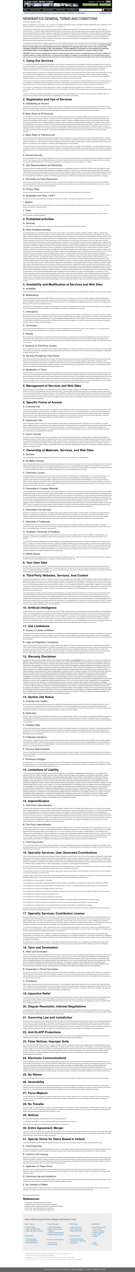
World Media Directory (77, 1239)
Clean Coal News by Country (34, 1231)
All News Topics (30, 1227)
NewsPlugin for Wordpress (78, 1241)
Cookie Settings (78, 1259)
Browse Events (52, 1244)
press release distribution (62, 1253)
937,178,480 (68, 13)
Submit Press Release (54, 1227)
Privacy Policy (90, 45)
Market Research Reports (55, 1234)
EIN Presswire (51, 1253)
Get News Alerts (60, 10)
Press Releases (71, 10)
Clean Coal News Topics (33, 1229)
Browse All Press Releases (56, 1233)
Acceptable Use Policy (39, 45)
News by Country (35, 10)
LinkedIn (45, 1255)
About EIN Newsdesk (99, 1227)
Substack (52, 1255)
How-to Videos (97, 1229)
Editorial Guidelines (58, 45)
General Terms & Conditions (58, 1259)
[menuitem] (35, 1229)
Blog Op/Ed (74, 1243)
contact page (57, 26)
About (26, 10)
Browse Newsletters (32, 1243)
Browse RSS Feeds (76, 1231)
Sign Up (95, 1244)
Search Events (52, 1243)
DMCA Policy (77, 45)
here (65, 192)
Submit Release (105, 5)
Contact (109, 10)
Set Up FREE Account (90, 5)
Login (94, 1243)
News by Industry (48, 10)
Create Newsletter (31, 1239)
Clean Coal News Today (39, 1)
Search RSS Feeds (76, 1229)
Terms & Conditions (98, 1231)
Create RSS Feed (76, 1227)
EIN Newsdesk (42, 1253)
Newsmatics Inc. (29, 1257)
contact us (85, 162)
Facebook (39, 1255)
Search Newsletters (31, 1241)
